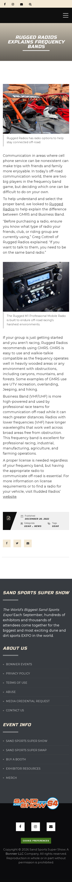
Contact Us (15, 710)
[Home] (32, 15)
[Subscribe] (21, 4)
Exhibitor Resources (23, 768)
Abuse (11, 692)
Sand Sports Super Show (26, 741)
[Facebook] (4, 4)
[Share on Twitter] (17, 543)
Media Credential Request (28, 701)
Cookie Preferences (36, 840)
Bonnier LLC (15, 853)
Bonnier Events (19, 664)
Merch (11, 778)
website (10, 497)
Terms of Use (16, 682)
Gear (27, 526)
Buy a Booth (16, 759)
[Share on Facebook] (7, 543)
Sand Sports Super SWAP (26, 750)
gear (55, 526)
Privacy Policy (18, 673)
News (37, 526)
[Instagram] (13, 4)
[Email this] (28, 543)
